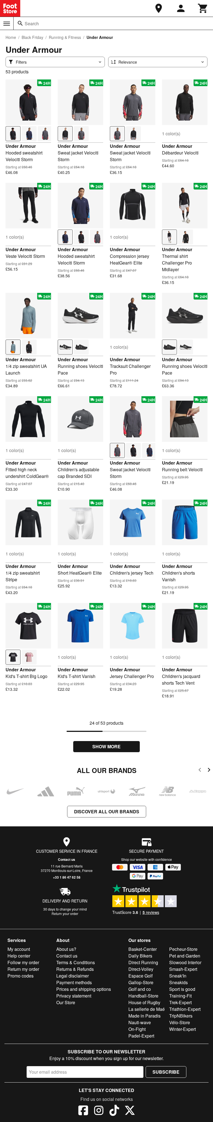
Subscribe (166, 1072)
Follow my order (23, 962)
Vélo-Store (179, 1022)
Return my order (23, 969)
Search (32, 23)
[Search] (20, 23)
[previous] (200, 771)
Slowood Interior (185, 962)
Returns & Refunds (75, 969)
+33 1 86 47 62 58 (66, 877)
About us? (66, 949)
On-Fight (137, 1029)
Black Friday (32, 37)
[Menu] (6, 23)
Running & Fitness (65, 37)
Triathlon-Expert (185, 1009)
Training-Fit (180, 996)
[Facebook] (83, 1111)
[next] (209, 771)
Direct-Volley (140, 969)
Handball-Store (143, 996)
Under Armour (21, 146)
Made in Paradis (144, 1016)
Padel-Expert (141, 1036)
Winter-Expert (182, 1029)
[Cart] (203, 8)
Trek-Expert (180, 1002)
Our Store (65, 1002)
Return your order (65, 913)
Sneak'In (177, 976)
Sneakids (178, 982)
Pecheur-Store (183, 949)
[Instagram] (98, 1111)
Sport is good (182, 989)
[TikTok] (114, 1111)
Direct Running (143, 962)
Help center (18, 956)
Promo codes (20, 976)
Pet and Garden (184, 956)
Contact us (66, 859)
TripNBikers (180, 1016)
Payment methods (74, 982)
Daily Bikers (140, 956)
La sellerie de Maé (146, 1009)
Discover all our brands (106, 811)
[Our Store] (158, 8)
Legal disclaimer (72, 976)
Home (11, 37)
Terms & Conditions (75, 962)
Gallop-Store (140, 982)
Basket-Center (142, 949)
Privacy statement (73, 996)
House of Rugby (144, 1002)
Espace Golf (140, 976)
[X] (129, 1111)
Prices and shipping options (83, 989)
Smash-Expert (183, 969)
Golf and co (139, 989)
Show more (106, 746)
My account (18, 949)
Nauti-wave (139, 1022)
